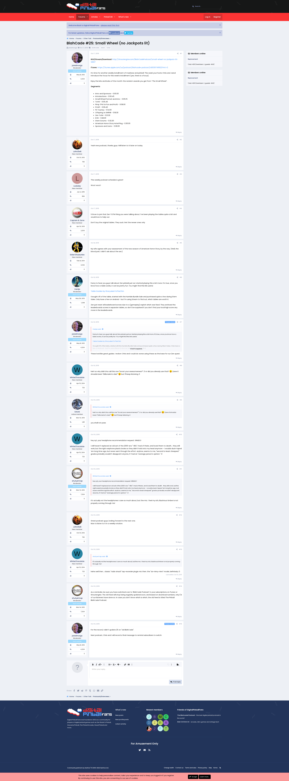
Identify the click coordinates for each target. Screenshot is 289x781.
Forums (81, 17)
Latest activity (120, 724)
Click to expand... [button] (136, 349)
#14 (180, 586)
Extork (77, 412)
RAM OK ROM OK (183, 722)
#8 (181, 365)
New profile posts (122, 719)
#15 (180, 624)
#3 (181, 174)
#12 (180, 515)
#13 (180, 549)
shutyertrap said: (99, 556)
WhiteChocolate (77, 377)
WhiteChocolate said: (101, 407)
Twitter (129, 33)
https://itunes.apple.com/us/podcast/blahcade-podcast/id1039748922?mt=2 (133, 67)
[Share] (177, 53)
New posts (119, 715)
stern (103, 48)
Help (210, 768)
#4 (180, 208)
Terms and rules (190, 768)
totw (108, 48)
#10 (180, 434)
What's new (123, 17)
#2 (181, 140)
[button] (87, 17)
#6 (181, 277)
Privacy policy (202, 768)
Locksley (77, 186)
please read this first (110, 25)
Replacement (193, 59)
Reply (180, 132)
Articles (94, 17)
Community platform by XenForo (88, 768)
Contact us (179, 768)
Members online (198, 53)
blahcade (95, 48)
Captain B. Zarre (77, 220)
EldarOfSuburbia (77, 255)
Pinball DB (108, 17)
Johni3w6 (77, 151)
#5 (181, 243)
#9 (181, 400)
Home (71, 17)
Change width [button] (169, 768)
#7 (181, 322)
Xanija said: (97, 329)
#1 (181, 53)
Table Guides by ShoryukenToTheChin (107, 291)
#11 (180, 469)
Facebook (115, 33)
